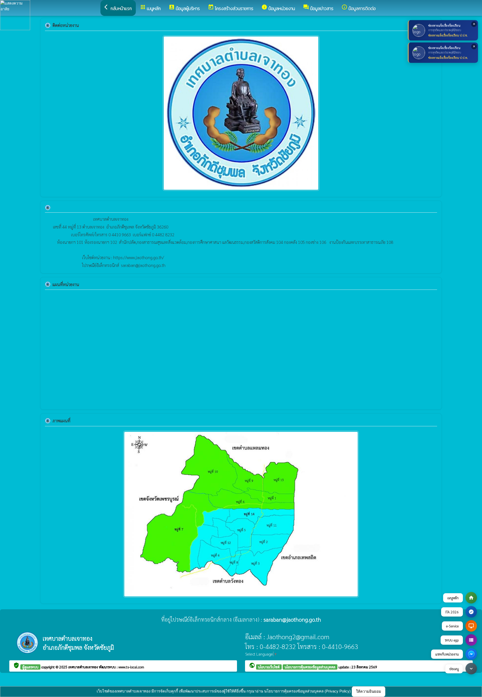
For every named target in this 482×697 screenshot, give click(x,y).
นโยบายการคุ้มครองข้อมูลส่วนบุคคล (310, 667)
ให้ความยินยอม (368, 691)
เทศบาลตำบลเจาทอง (83, 667)
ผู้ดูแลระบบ (30, 667)
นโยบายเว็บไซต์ (269, 667)
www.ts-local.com (131, 667)
